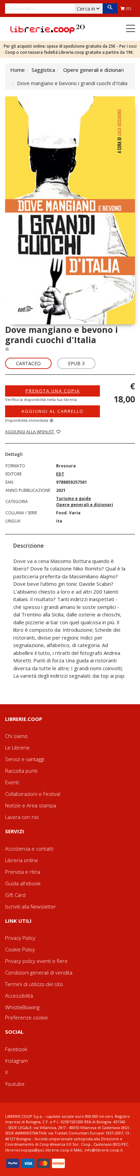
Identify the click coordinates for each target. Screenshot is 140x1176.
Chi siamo (16, 735)
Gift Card (15, 894)
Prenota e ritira (22, 871)
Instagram (16, 1060)
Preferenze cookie (26, 1017)
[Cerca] (110, 8)
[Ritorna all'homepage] (47, 28)
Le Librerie (17, 747)
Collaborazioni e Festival (32, 793)
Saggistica (43, 69)
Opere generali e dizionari (93, 69)
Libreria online (21, 860)
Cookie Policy (20, 949)
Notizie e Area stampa (30, 805)
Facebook (16, 1049)
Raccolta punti (21, 770)
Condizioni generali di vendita (38, 972)
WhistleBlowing (22, 1007)
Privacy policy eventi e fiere (36, 960)
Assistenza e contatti (29, 848)
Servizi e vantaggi (24, 759)
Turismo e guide (73, 498)
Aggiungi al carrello (52, 411)
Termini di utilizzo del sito (34, 984)
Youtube (14, 1083)
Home (17, 69)
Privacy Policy (20, 937)
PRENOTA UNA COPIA (52, 391)
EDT (60, 474)
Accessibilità (19, 995)
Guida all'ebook (22, 883)
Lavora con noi (22, 816)
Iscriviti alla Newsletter (30, 906)
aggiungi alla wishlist (30, 432)
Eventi (12, 782)
